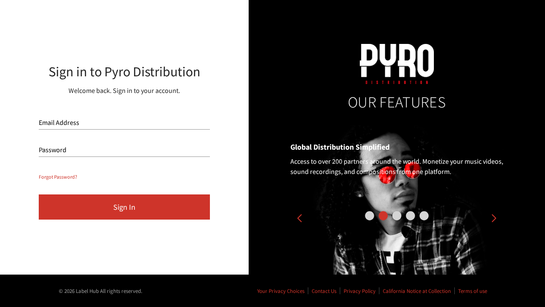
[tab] (369, 216)
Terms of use (472, 290)
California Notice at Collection (417, 290)
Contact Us (324, 290)
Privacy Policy (360, 290)
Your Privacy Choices (280, 290)
